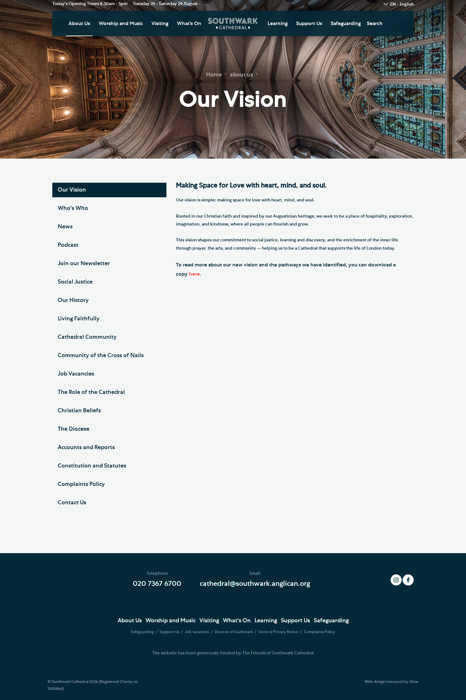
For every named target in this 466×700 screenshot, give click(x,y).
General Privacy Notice (278, 632)
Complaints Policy (81, 484)
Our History (73, 300)
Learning (278, 23)
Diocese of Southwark (234, 632)
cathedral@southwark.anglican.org (255, 583)
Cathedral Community (87, 337)
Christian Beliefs (79, 411)
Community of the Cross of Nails (101, 355)
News (65, 227)
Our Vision (72, 190)
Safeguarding (346, 23)
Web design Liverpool (384, 682)
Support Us (309, 23)
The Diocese (73, 429)
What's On (189, 23)
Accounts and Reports (86, 447)
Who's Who (73, 208)
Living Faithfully (79, 319)
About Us (79, 23)
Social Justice (75, 282)
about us (241, 75)
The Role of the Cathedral (91, 392)
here (194, 274)
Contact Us (72, 503)
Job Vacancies (76, 374)
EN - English (402, 4)
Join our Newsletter (84, 263)
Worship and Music (121, 23)
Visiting (160, 23)
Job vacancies (197, 632)
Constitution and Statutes (92, 466)
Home (214, 75)
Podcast (68, 245)
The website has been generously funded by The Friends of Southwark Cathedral (233, 653)
